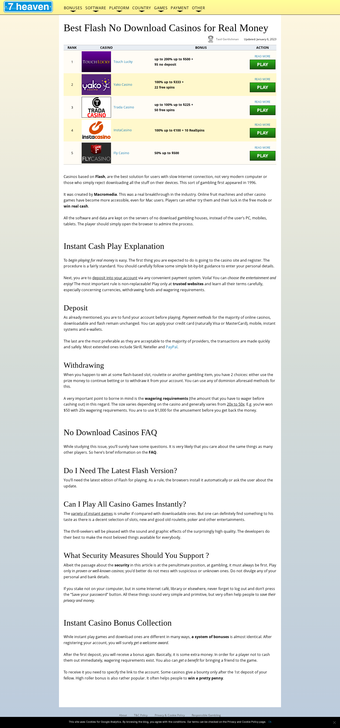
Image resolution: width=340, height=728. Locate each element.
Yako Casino (123, 84)
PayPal (171, 346)
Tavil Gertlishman (227, 39)
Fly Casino (121, 153)
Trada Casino (124, 107)
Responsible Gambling (206, 715)
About (123, 715)
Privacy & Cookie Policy (170, 715)
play (262, 64)
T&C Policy (141, 715)
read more (262, 56)
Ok (270, 721)
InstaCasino (123, 130)
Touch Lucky (123, 61)
